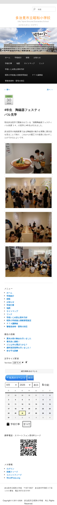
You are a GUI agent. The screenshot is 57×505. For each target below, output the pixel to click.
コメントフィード (14, 474)
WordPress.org (13, 477)
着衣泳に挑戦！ (13, 341)
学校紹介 (18, 57)
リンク (41, 63)
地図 (18, 63)
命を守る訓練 (12, 350)
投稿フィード (12, 471)
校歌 (27, 57)
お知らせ (37, 57)
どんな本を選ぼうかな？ (17, 344)
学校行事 (8, 63)
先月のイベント (17, 377)
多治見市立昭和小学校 (28, 19)
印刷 (45, 385)
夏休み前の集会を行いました (19, 338)
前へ (7, 89)
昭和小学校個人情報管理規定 (16, 75)
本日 (30, 377)
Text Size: (8, 362)
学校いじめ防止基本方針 (14, 69)
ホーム (7, 57)
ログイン (10, 468)
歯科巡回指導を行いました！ (19, 347)
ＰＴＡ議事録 (37, 75)
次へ (50, 89)
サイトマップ (29, 63)
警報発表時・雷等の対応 (14, 80)
